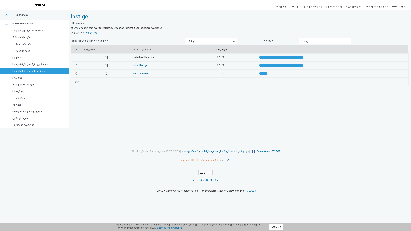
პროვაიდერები (21, 51)
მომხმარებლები (21, 44)
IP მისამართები (21, 37)
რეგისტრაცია (353, 6)
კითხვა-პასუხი (312, 6)
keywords (17, 78)
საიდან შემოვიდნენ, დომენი (28, 71)
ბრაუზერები (19, 98)
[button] (211, 41)
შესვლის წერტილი (23, 84)
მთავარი (22, 15)
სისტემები (18, 91)
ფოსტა (295, 6)
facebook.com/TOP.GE (268, 151)
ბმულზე (226, 160)
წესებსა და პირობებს (169, 228)
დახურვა (276, 227)
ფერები (16, 104)
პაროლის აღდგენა (376, 6)
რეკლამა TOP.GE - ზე (205, 180)
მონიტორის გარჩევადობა (27, 111)
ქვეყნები (17, 57)
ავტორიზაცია (333, 6)
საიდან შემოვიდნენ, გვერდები (30, 64)
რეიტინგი (282, 6)
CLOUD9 (251, 190)
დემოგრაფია (20, 118)
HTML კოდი (398, 6)
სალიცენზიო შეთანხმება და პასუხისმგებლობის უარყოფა (215, 151)
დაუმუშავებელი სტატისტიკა (28, 30)
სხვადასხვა (91, 32)
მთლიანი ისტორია (23, 125)
